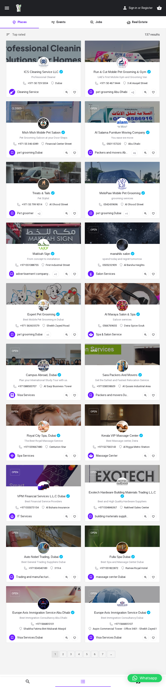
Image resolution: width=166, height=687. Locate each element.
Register (147, 7)
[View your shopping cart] (159, 8)
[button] (145, 678)
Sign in (133, 7)
